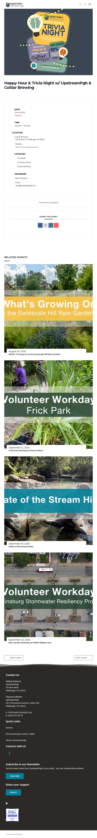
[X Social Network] (45, 225)
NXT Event (81, 657)
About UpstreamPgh (16, 740)
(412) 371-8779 (15, 715)
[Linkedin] (50, 225)
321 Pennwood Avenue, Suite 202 (22, 703)
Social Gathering (24, 166)
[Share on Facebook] (40, 225)
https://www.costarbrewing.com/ (27, 147)
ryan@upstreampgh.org (25, 185)
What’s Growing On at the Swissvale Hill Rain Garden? (35, 354)
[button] (89, 4)
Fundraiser (21, 158)
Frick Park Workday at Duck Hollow (26, 450)
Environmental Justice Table (20, 734)
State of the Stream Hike (21, 546)
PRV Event (15, 657)
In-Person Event (24, 162)
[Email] (56, 225)
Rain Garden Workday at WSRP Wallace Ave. (30, 643)
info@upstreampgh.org (20, 712)
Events (9, 728)
